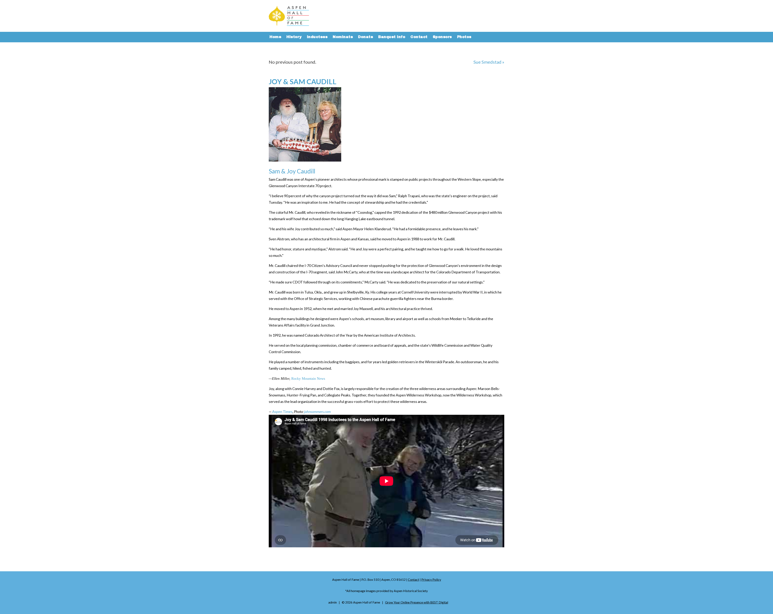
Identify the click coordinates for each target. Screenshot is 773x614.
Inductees (317, 37)
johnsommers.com (317, 411)
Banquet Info (391, 37)
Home (275, 37)
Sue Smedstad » (488, 62)
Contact (419, 37)
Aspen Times (282, 411)
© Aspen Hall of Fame (361, 602)
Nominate (343, 37)
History (294, 37)
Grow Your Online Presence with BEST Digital (416, 602)
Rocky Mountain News (308, 378)
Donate (365, 37)
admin (332, 602)
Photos (464, 37)
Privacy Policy (431, 579)
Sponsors (442, 37)
